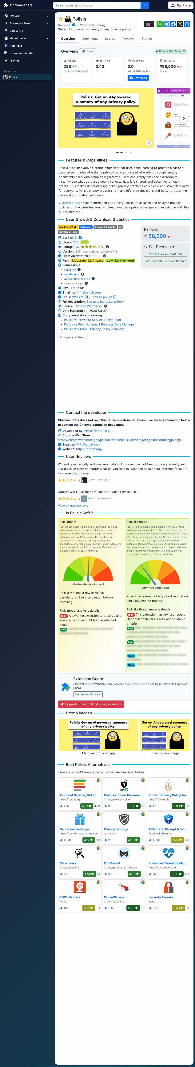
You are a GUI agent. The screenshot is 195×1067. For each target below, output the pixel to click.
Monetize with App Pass (167, 253)
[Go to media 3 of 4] (126, 152)
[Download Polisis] (140, 70)
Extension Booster (22, 53)
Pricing (14, 60)
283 (76, 242)
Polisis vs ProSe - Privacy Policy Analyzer (94, 329)
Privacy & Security (105, 227)
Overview (68, 38)
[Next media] (184, 118)
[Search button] (145, 5)
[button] (180, 5)
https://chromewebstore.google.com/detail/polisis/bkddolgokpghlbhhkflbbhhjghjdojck (120, 440)
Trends (147, 38)
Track (89, 51)
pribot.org (73, 203)
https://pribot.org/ (97, 431)
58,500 (160, 236)
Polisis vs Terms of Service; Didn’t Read (92, 320)
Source (110, 38)
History (15, 71)
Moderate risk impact (87, 260)
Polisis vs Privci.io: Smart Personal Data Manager (99, 324)
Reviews (128, 38)
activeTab (70, 269)
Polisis (66, 25)
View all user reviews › (74, 505)
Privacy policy (102, 297)
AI (120, 227)
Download (90, 38)
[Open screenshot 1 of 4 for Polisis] (106, 118)
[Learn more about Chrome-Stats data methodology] (106, 306)
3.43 (89, 247)
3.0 (78, 251)
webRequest (72, 274)
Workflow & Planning (92, 25)
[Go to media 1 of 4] (117, 152)
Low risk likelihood (120, 260)
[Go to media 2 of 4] (122, 152)
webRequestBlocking (77, 278)
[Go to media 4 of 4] (131, 152)
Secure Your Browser (88, 694)
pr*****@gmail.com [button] (86, 292)
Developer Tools (68, 231)
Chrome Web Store (170, 51)
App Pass (16, 45)
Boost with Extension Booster (167, 261)
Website (78, 297)
